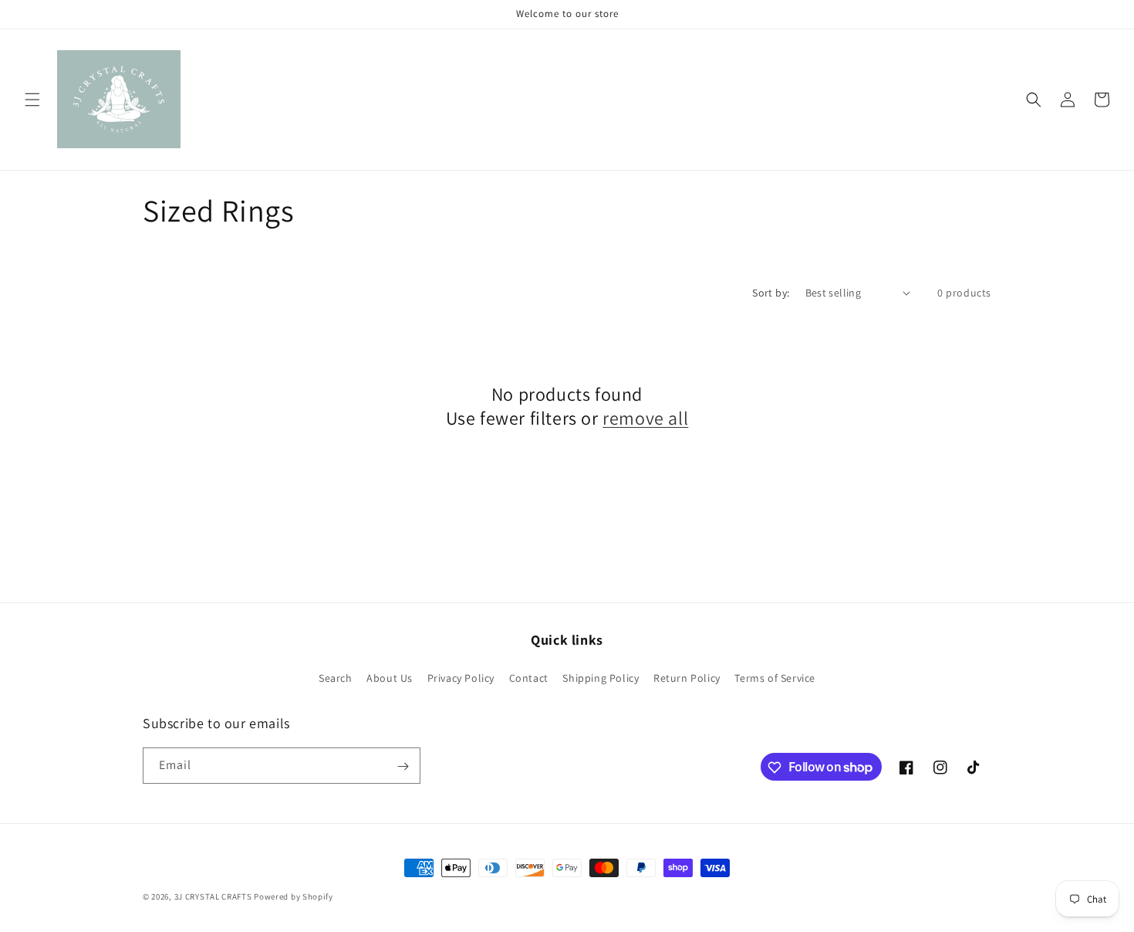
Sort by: (770, 293)
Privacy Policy (460, 677)
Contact (528, 677)
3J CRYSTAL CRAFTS (213, 896)
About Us (389, 677)
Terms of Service (774, 677)
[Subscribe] (403, 766)
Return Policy (687, 677)
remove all (645, 418)
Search (336, 677)
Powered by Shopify (293, 896)
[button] (32, 100)
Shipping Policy (600, 677)
